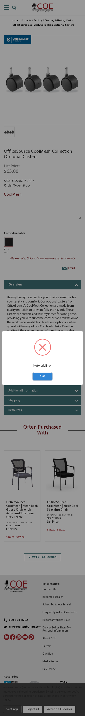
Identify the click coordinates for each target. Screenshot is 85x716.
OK (42, 376)
